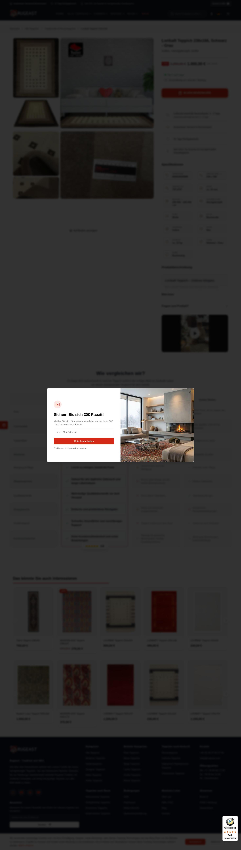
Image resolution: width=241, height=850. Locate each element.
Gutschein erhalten (84, 441)
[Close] (190, 392)
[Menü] (236, 818)
